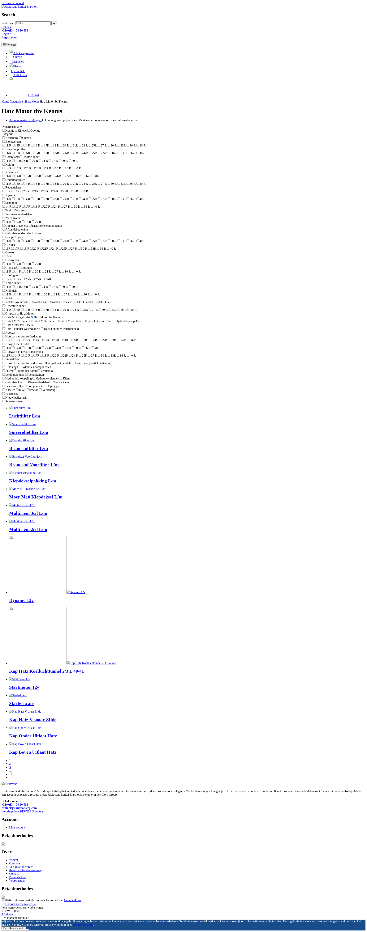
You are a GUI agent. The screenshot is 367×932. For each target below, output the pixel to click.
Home (5, 101)
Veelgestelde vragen (21, 866)
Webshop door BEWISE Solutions (22, 811)
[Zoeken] (54, 23)
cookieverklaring (83, 924)
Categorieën (17, 101)
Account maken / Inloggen (25, 120)
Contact (14, 873)
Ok (4, 928)
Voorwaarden (17, 880)
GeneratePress (72, 900)
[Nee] (27, 929)
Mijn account (17, 827)
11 (10, 774)
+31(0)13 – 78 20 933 (15, 804)
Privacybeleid (17, 877)
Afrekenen (8, 914)
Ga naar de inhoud (13, 3)
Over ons (14, 863)
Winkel (13, 860)
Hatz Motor (32, 101)
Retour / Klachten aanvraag (25, 870)
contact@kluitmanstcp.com (19, 808)
